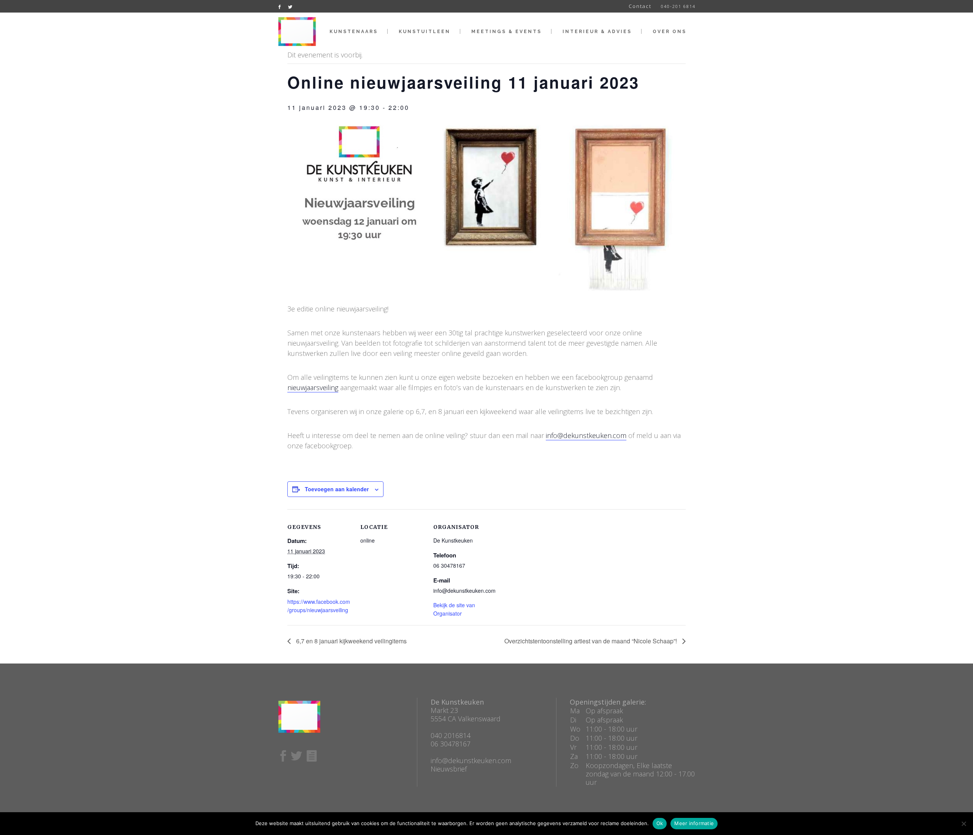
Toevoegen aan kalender (337, 489)
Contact (640, 6)
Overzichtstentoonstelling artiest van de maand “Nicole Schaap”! (591, 641)
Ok (659, 823)
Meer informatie (694, 823)
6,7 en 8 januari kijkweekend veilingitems (351, 641)
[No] (963, 823)
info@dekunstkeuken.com (586, 435)
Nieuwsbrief (449, 768)
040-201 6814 (678, 6)
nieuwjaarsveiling (312, 387)
